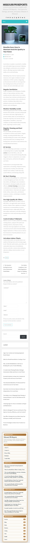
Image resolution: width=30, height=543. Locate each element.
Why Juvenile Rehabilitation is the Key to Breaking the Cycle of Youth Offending (14, 473)
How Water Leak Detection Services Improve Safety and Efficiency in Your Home (13, 511)
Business (6, 528)
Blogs (5, 522)
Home (6, 257)
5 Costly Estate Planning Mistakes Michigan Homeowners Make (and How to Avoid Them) (13, 477)
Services (6, 519)
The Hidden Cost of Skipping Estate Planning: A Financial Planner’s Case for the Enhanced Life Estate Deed (14, 397)
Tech (5, 533)
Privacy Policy (7, 453)
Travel (5, 539)
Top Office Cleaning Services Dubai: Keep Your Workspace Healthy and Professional (14, 501)
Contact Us (6, 450)
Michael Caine (8, 56)
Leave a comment (9, 58)
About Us (6, 447)
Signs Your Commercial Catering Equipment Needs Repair (13, 466)
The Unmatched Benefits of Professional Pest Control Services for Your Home (13, 484)
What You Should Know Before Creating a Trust (14, 359)
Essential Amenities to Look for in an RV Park (14, 508)
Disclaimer (6, 455)
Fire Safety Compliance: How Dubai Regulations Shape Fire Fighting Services (22, 269)
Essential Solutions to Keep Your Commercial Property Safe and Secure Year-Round (13, 480)
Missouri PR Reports (15, 4)
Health (5, 536)
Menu (4, 21)
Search (5, 334)
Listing (5, 530)
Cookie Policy (7, 458)
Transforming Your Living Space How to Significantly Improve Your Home (12, 505)
